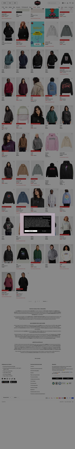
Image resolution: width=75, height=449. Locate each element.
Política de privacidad (46, 217)
